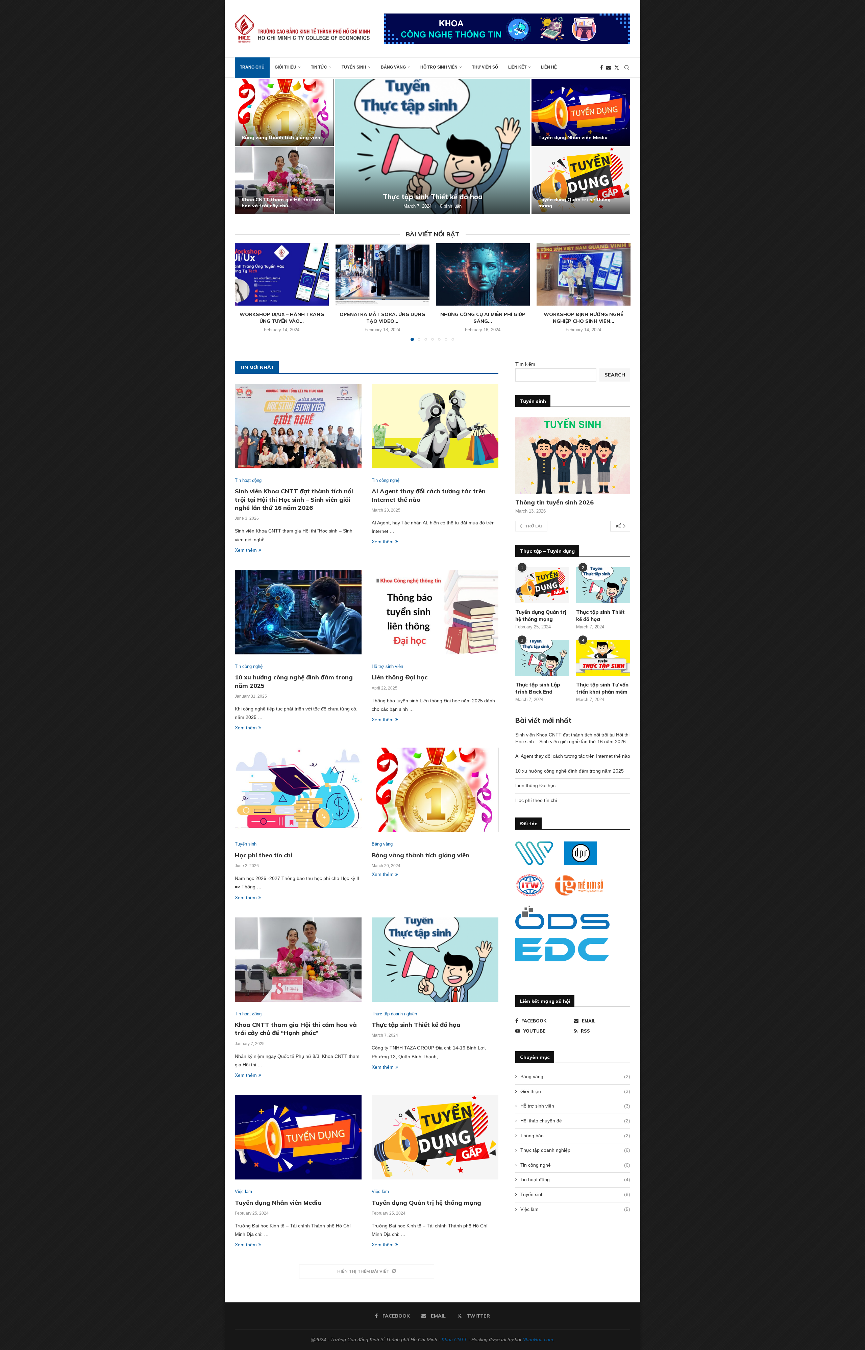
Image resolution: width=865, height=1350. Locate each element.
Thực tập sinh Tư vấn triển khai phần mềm (602, 688)
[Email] (608, 67)
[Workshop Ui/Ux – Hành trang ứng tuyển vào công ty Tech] (282, 274)
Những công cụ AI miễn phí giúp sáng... (482, 317)
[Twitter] (616, 67)
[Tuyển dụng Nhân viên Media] (298, 1137)
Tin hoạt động (575, 1179)
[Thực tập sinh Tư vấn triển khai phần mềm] (603, 658)
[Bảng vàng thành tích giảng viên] (435, 790)
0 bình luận (454, 206)
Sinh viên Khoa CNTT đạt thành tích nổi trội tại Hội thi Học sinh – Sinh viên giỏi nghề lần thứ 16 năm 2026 (294, 499)
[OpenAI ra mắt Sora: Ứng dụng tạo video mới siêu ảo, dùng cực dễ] (382, 274)
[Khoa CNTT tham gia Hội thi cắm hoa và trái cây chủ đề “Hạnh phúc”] (298, 959)
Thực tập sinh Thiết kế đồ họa (416, 1025)
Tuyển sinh (354, 67)
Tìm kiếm (525, 364)
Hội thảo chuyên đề (575, 1120)
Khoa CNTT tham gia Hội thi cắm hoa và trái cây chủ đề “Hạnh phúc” (296, 1029)
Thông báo (575, 1135)
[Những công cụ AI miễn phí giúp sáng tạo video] (483, 274)
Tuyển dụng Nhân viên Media (278, 1202)
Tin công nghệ (575, 1165)
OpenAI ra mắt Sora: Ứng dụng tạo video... (382, 317)
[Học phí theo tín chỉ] (581, 180)
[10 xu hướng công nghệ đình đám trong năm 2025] (432, 146)
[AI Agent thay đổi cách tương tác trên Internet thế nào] (284, 180)
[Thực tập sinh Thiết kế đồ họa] (435, 959)
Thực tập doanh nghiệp (575, 1150)
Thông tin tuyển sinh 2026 (554, 502)
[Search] (626, 67)
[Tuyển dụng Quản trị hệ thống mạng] (435, 1137)
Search (614, 375)
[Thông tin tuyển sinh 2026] (572, 455)
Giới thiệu (285, 67)
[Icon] (542, 658)
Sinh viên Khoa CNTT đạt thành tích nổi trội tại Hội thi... (280, 134)
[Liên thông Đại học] (581, 112)
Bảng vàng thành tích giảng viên (420, 855)
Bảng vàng (393, 67)
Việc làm (575, 1209)
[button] (247, 146)
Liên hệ (549, 67)
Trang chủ (252, 67)
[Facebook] (601, 67)
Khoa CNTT (454, 1339)
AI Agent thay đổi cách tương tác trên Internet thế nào (282, 203)
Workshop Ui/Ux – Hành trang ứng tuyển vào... (282, 317)
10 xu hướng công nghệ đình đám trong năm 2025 (432, 196)
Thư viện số (485, 67)
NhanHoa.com (537, 1339)
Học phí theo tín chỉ (562, 206)
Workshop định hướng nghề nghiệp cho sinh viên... (583, 317)
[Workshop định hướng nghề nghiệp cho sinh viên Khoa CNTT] (584, 274)
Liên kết (517, 67)
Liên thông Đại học (561, 137)
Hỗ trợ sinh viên (439, 67)
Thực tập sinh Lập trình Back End (537, 688)
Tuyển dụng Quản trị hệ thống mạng (426, 1202)
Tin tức (319, 67)
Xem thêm (246, 550)
